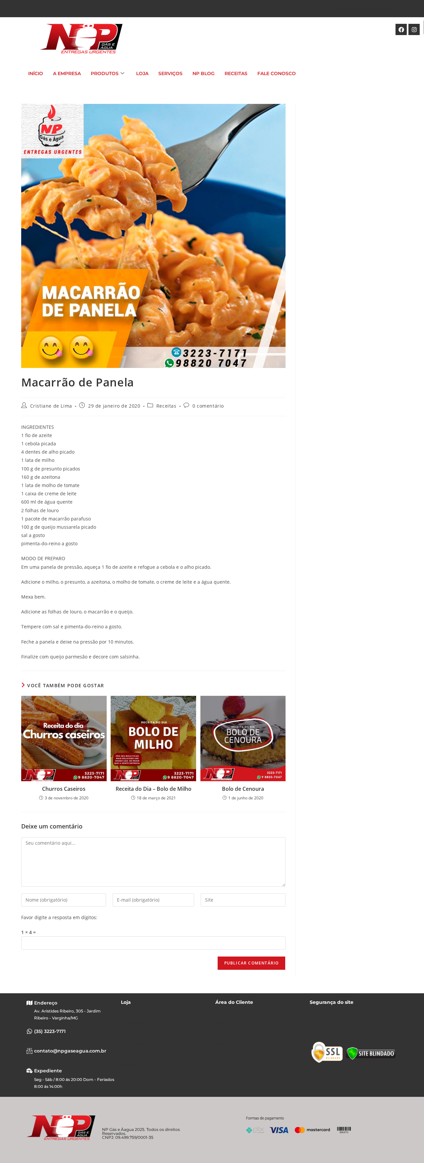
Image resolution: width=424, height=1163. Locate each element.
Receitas (236, 73)
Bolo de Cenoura (243, 788)
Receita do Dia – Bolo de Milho (153, 788)
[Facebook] (401, 29)
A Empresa (67, 73)
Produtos (105, 73)
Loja (142, 73)
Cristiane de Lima (51, 406)
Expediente (48, 1071)
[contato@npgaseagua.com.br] (29, 1051)
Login (222, 1023)
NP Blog (203, 73)
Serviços (170, 73)
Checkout (227, 1086)
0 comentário (208, 406)
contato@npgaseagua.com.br (368, 8)
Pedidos (225, 1044)
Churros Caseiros (63, 788)
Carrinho (226, 1065)
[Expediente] (29, 1071)
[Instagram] (414, 29)
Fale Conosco (276, 73)
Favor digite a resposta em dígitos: (59, 917)
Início (35, 73)
